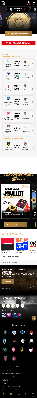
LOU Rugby (8, 90)
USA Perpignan (25, 118)
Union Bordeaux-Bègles (8, 131)
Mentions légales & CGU (10, 367)
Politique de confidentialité (11, 373)
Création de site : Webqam (11, 390)
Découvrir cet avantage (15, 225)
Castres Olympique (8, 78)
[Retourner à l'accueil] (3, 7)
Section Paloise (25, 103)
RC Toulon (25, 65)
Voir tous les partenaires (11, 256)
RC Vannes (25, 77)
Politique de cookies (9, 377)
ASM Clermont (25, 90)
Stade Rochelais (8, 149)
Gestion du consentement (11, 386)
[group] (18, 9)
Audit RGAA (6, 380)
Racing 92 (25, 131)
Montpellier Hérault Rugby (8, 104)
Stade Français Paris (8, 118)
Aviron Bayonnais (8, 65)
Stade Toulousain (25, 148)
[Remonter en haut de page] (33, 318)
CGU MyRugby (7, 370)
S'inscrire (8, 281)
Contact (4, 383)
